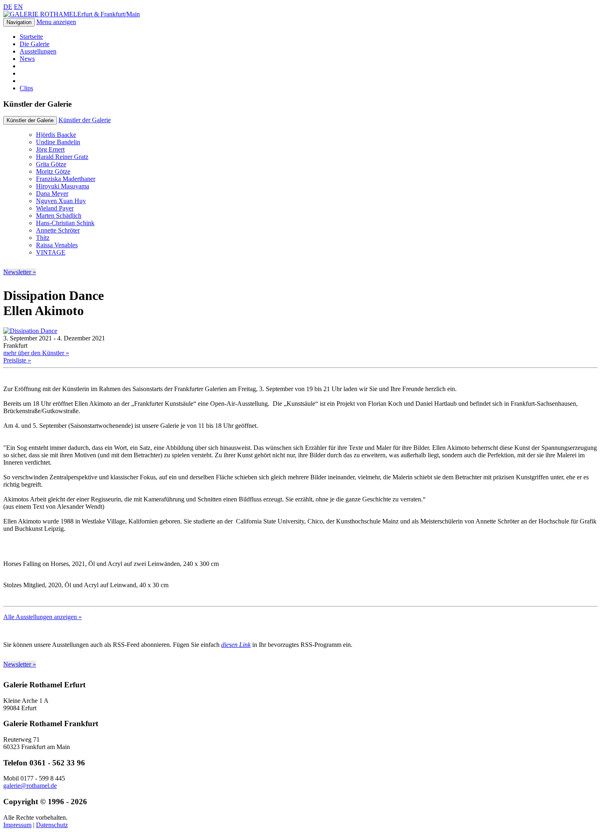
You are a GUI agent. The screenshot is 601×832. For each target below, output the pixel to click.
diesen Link (236, 644)
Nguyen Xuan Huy (61, 200)
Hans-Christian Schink (65, 222)
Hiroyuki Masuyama (62, 186)
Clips (26, 88)
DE (7, 6)
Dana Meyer (52, 193)
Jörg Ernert (50, 149)
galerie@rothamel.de (30, 785)
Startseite (31, 36)
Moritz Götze (53, 171)
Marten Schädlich (58, 215)
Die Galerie (34, 43)
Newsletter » (19, 271)
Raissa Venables (57, 245)
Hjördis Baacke (56, 134)
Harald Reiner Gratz (62, 156)
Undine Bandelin (58, 142)
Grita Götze (51, 164)
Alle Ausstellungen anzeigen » (42, 616)
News (27, 58)
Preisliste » (17, 360)
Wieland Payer (55, 208)
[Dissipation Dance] (30, 330)
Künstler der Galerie (84, 119)
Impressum (17, 824)
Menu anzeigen (56, 21)
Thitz (42, 237)
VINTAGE (50, 252)
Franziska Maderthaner (65, 178)
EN (18, 6)
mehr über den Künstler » (36, 352)
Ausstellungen (38, 51)
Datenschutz (52, 824)
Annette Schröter (58, 230)
